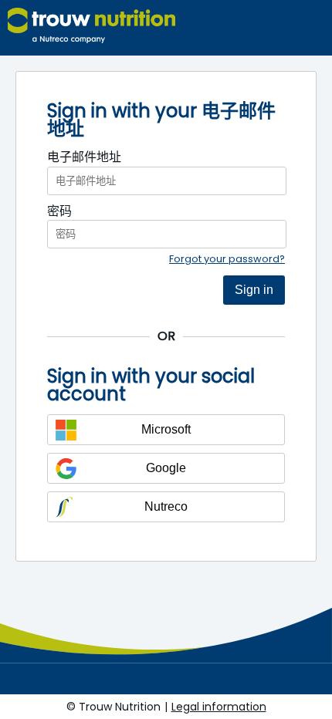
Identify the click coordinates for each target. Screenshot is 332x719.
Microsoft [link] (166, 429)
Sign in (254, 289)
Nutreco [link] (166, 506)
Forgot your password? (227, 258)
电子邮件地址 (84, 157)
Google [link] (166, 467)
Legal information (218, 706)
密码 (59, 211)
